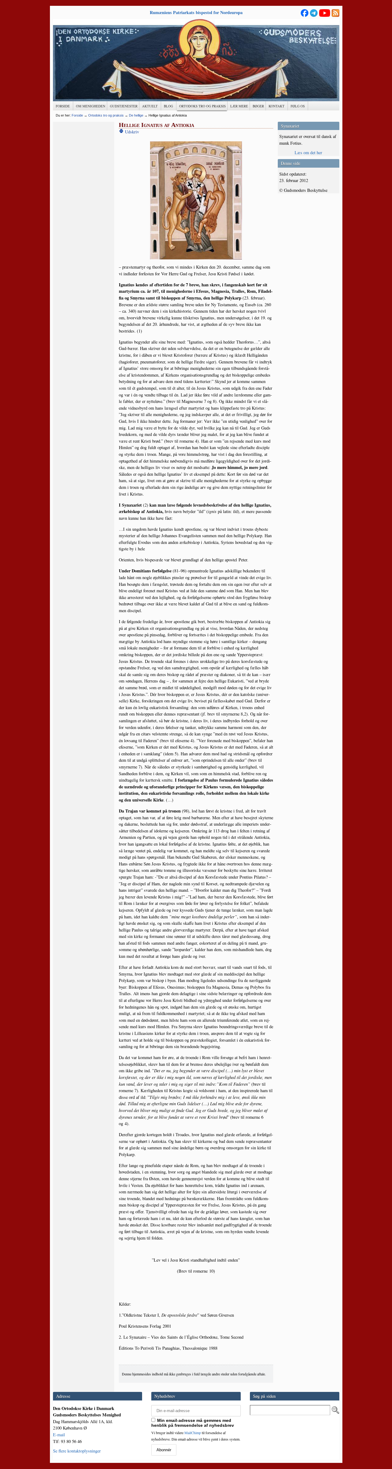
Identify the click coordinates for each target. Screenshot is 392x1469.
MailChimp (192, 1432)
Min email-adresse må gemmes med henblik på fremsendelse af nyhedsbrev (192, 1423)
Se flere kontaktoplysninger (77, 1451)
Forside (77, 115)
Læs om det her (308, 152)
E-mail (59, 1434)
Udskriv (131, 132)
